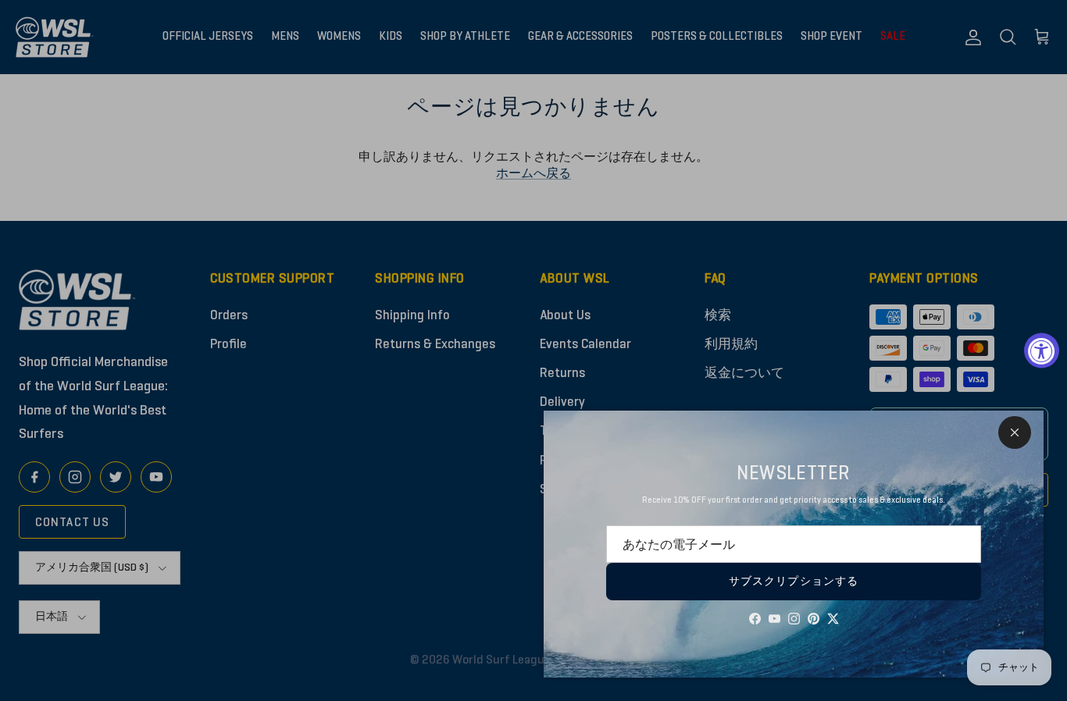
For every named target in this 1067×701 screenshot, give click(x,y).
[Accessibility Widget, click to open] (1041, 350)
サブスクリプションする (793, 581)
